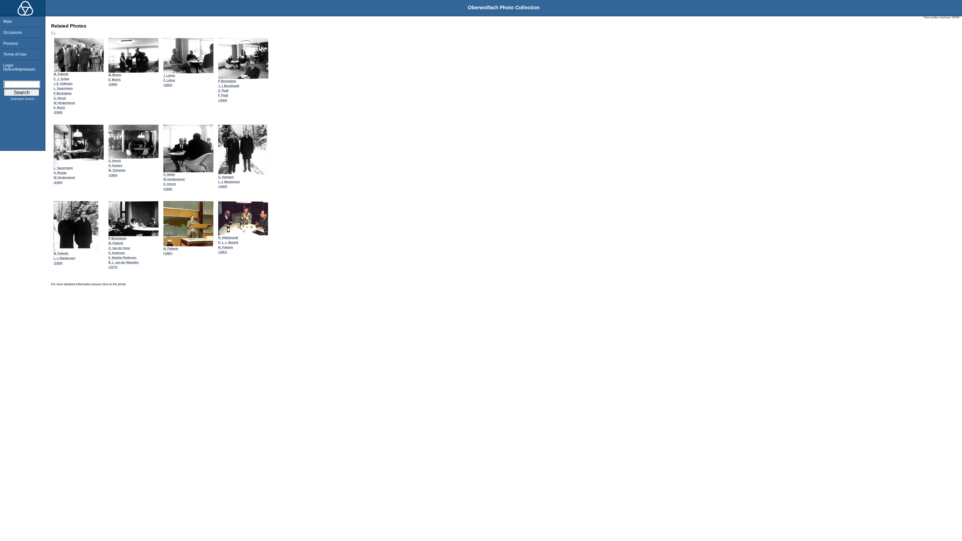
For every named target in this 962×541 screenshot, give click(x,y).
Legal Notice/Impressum (19, 67)
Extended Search (22, 98)
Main (7, 21)
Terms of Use (15, 54)
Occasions (12, 32)
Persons (10, 43)
